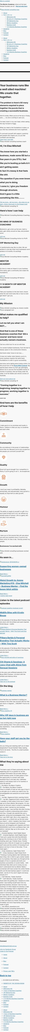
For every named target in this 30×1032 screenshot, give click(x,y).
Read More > (4, 709)
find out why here (21, 6)
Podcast (5, 33)
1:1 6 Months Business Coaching (17, 27)
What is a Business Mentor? (13, 695)
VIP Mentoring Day (12, 21)
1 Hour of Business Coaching (12, 990)
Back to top (5, 975)
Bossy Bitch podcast (20, 365)
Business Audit (11, 25)
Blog (4, 31)
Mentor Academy (12, 23)
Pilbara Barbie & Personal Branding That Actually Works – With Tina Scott (14, 640)
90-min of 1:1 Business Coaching (17, 19)
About (5, 13)
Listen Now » (4, 627)
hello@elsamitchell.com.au (8, 946)
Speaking (6, 29)
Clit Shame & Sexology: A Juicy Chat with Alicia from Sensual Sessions (13, 665)
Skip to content (5, 1)
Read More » (4, 574)
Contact (5, 35)
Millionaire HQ (11, 17)
